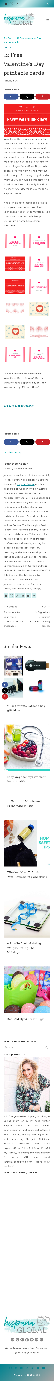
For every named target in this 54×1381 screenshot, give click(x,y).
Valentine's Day (13, 452)
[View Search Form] (48, 4)
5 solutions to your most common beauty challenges (13, 616)
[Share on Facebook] (11, 97)
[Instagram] (17, 3)
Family (7, 48)
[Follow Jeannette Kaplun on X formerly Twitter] (11, 595)
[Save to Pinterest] (42, 97)
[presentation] (27, 676)
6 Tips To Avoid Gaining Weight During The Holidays (24, 948)
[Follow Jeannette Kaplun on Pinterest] (28, 595)
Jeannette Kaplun (16, 463)
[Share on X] (27, 97)
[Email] (43, 1367)
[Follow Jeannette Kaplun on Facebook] (6, 595)
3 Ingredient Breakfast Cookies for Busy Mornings (40, 616)
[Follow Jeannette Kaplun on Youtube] (22, 595)
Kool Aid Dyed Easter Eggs (25, 1019)
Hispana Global (25, 484)
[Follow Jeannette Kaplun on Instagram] (17, 595)
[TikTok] (27, 1367)
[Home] (5, 38)
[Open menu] (47, 19)
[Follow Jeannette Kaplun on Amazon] (34, 595)
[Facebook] (6, 3)
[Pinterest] (21, 1367)
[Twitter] (32, 1367)
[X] (11, 3)
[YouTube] (38, 1367)
